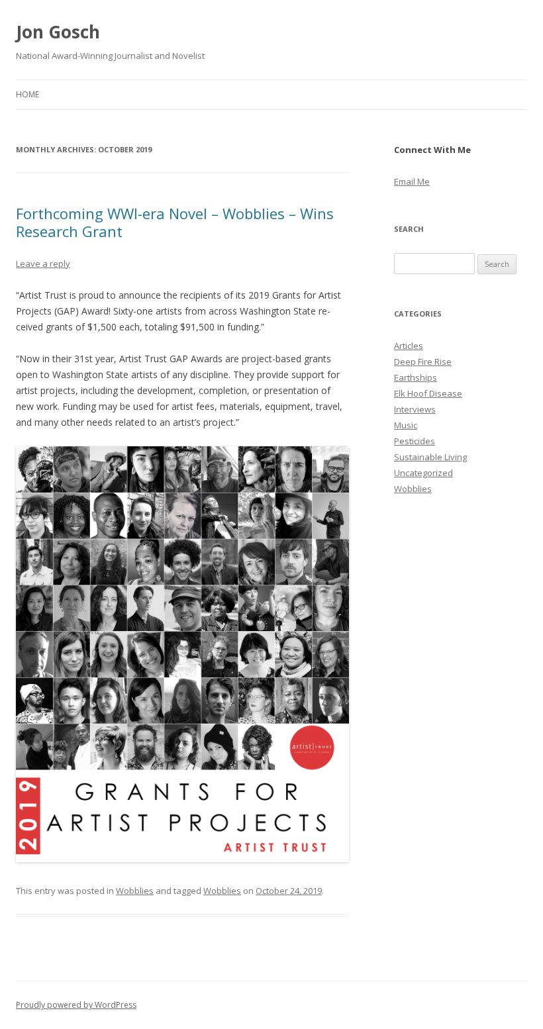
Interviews (415, 409)
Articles (408, 346)
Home (27, 94)
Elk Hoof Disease (428, 393)
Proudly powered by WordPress (76, 1004)
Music (405, 425)
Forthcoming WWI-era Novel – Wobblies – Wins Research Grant (175, 221)
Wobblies (135, 891)
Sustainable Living (430, 457)
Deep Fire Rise (423, 362)
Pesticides (414, 441)
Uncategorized (423, 473)
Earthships (415, 377)
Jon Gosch (58, 32)
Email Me (412, 181)
